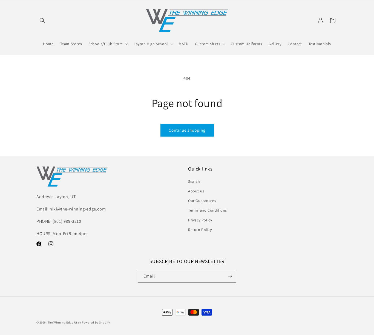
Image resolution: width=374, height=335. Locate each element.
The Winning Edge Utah (64, 322)
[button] (42, 21)
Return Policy (200, 229)
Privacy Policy (200, 220)
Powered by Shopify (96, 322)
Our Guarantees (202, 200)
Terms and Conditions (207, 210)
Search (194, 181)
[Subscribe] (230, 276)
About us (196, 191)
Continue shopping (187, 130)
